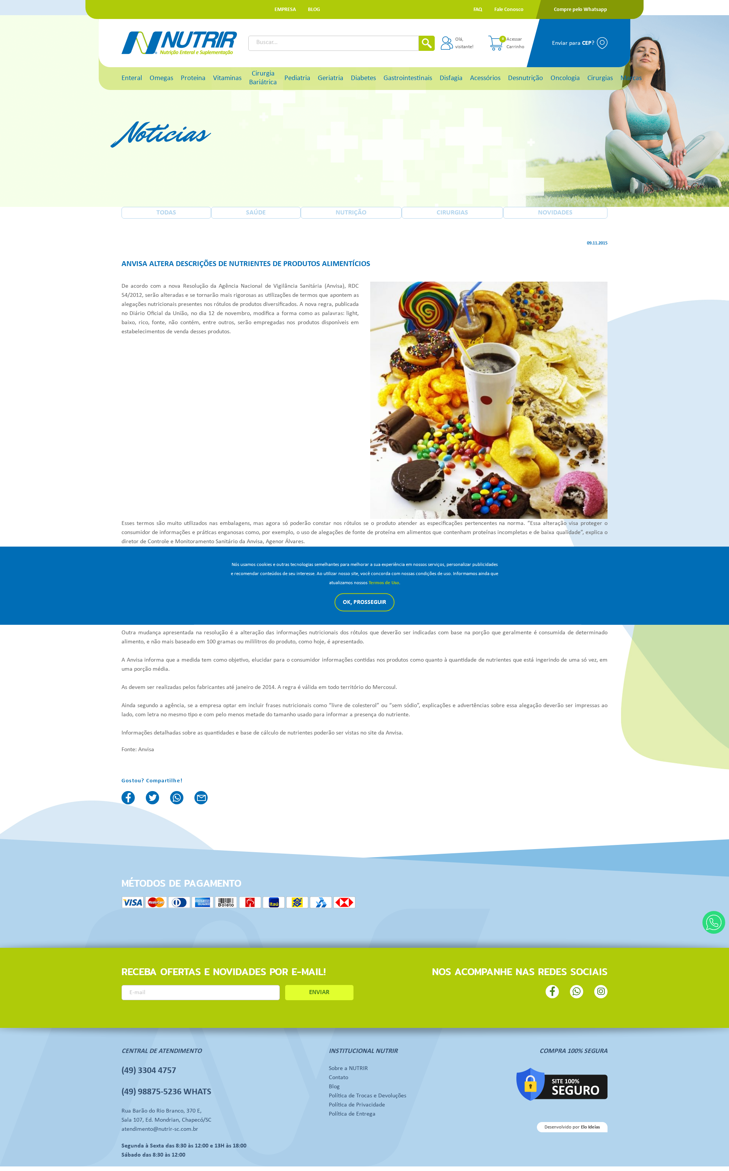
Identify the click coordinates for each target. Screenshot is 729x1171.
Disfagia (451, 78)
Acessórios (485, 78)
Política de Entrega (352, 1114)
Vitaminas (227, 78)
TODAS (166, 212)
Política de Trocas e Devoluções (367, 1096)
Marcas (631, 78)
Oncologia (565, 78)
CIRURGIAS (452, 212)
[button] (285, 9)
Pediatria (297, 78)
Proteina (193, 78)
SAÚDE (256, 212)
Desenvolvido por (572, 1127)
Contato (338, 1078)
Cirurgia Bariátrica (263, 78)
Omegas (161, 78)
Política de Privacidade (357, 1105)
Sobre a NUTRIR (348, 1068)
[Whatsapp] (713, 922)
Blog (334, 1087)
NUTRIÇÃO (351, 212)
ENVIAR (319, 992)
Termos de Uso (384, 582)
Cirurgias (600, 78)
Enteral (132, 78)
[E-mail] (201, 797)
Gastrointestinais (407, 78)
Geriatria (330, 78)
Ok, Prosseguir (364, 602)
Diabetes (363, 78)
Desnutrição (525, 78)
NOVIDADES (555, 212)
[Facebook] (128, 797)
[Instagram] (601, 991)
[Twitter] (152, 797)
